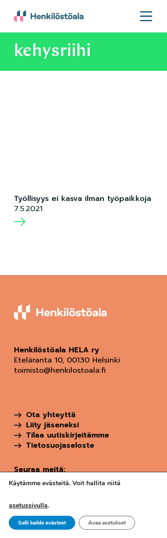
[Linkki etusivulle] (49, 16)
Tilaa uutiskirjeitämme (67, 435)
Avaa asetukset (107, 522)
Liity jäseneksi (52, 425)
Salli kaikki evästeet (42, 522)
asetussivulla (28, 505)
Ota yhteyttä (51, 415)
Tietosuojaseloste (60, 445)
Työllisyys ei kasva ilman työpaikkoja (82, 198)
